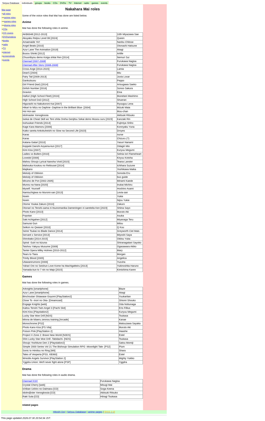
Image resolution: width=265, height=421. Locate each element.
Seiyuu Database (10, 3)
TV (70, 3)
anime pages (95, 411)
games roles (10, 21)
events (104, 3)
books (47, 3)
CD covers (8, 33)
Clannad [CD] (30, 381)
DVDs (63, 3)
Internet (78, 3)
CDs (55, 3)
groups (38, 3)
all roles (7, 14)
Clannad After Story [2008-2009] (40, 65)
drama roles (10, 25)
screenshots (9, 56)
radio (86, 3)
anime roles (10, 17)
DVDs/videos (9, 37)
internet (6, 52)
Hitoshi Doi (59, 411)
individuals (27, 3)
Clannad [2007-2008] (34, 61)
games (95, 3)
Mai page (6, 10)
